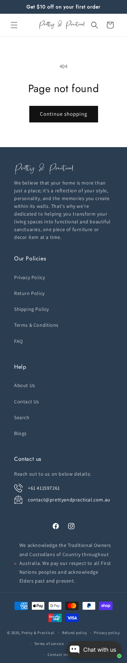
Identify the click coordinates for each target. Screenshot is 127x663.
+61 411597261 (44, 488)
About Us (24, 385)
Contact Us (26, 401)
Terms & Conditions (36, 325)
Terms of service (49, 643)
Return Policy (29, 293)
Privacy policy (107, 632)
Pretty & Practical (38, 632)
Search (22, 417)
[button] (14, 25)
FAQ (18, 341)
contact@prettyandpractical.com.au (69, 499)
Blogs (20, 433)
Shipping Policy (31, 309)
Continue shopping (63, 113)
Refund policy (74, 632)
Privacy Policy (29, 277)
